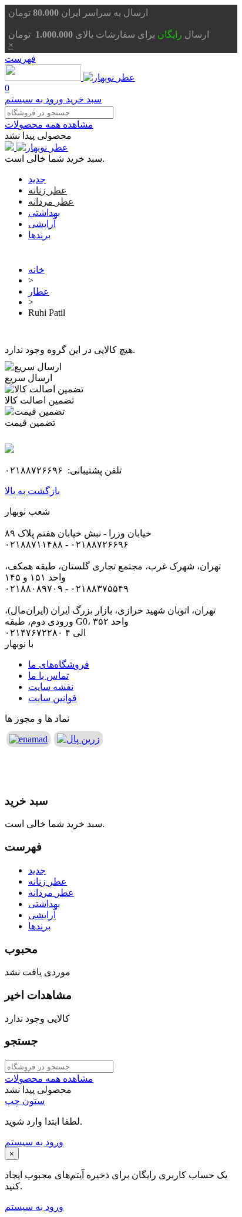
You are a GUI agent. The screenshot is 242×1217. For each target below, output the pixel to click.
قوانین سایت (52, 698)
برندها (39, 235)
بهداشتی (44, 213)
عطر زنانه (47, 190)
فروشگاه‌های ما (58, 664)
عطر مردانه (51, 201)
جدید (37, 179)
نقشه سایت (50, 687)
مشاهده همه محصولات (49, 124)
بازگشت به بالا (32, 491)
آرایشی (42, 224)
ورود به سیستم (34, 1142)
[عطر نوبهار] (70, 77)
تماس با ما (48, 676)
